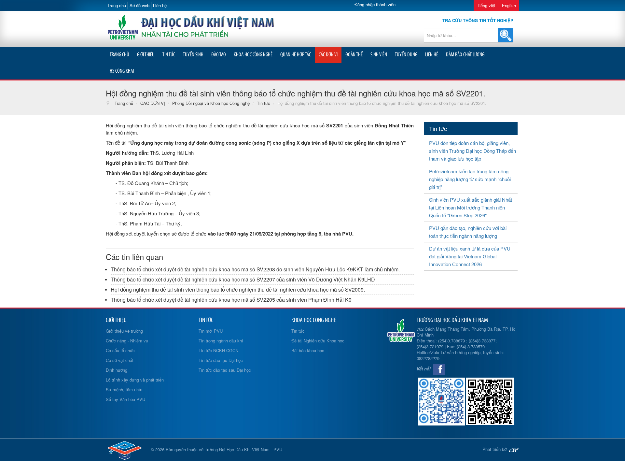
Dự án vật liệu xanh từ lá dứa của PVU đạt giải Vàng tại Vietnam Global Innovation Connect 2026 (469, 256)
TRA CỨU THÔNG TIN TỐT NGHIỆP (477, 20)
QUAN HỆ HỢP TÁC (295, 55)
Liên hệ (160, 5)
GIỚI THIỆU (146, 55)
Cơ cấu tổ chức (120, 350)
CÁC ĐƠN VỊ (328, 55)
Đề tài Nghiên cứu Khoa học (317, 341)
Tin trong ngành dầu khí (221, 341)
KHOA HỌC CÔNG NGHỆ (253, 55)
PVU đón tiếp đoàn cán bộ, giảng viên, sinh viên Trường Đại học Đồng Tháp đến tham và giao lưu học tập (472, 150)
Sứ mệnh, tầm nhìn (124, 389)
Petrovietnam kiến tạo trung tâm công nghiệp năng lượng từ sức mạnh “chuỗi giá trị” (470, 179)
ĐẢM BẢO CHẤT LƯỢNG (465, 55)
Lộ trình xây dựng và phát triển (135, 380)
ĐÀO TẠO (218, 55)
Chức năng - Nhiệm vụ (127, 341)
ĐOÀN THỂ (354, 55)
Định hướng (116, 370)
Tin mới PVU (211, 331)
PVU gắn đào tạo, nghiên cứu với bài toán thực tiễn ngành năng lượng (468, 231)
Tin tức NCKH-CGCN (218, 350)
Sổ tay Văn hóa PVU (125, 399)
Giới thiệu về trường (124, 331)
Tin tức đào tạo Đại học (221, 360)
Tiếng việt (486, 5)
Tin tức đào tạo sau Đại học (225, 370)
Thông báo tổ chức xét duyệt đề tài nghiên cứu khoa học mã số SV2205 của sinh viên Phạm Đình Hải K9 (231, 299)
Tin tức (298, 331)
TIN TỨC (168, 55)
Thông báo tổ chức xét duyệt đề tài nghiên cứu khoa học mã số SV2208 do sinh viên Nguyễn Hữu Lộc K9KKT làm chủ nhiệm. (255, 269)
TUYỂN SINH (193, 55)
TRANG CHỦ (119, 55)
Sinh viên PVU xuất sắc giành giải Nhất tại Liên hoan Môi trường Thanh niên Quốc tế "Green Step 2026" (470, 207)
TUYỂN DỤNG (406, 55)
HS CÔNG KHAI (122, 71)
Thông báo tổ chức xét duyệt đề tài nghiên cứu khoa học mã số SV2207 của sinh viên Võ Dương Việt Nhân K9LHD (243, 279)
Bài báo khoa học (307, 350)
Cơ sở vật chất (119, 360)
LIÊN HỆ (431, 55)
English (509, 5)
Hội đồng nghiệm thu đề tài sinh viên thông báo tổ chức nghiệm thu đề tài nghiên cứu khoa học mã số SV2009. (238, 289)
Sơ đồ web (139, 5)
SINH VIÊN (378, 55)
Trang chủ (116, 5)
